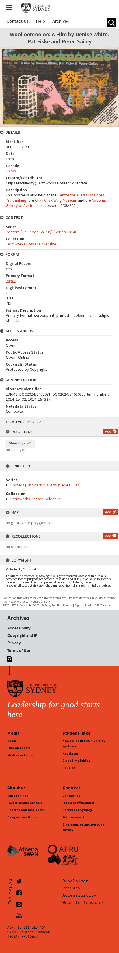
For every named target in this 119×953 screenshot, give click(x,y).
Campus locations (21, 817)
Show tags (17, 443)
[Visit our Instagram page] (8, 658)
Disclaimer (75, 881)
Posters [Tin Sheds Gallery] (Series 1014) (45, 485)
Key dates (70, 753)
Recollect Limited (62, 605)
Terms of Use (18, 650)
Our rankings (17, 795)
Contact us (71, 795)
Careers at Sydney (77, 810)
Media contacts (20, 755)
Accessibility (19, 628)
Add (108, 431)
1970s (11, 170)
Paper (11, 280)
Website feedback (83, 902)
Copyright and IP (22, 635)
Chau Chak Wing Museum (56, 200)
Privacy (14, 643)
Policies (68, 767)
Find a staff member (78, 803)
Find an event (73, 817)
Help (40, 21)
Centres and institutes (26, 810)
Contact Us (17, 21)
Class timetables (76, 760)
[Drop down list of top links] (11, 8)
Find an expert (19, 748)
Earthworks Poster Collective (35, 498)
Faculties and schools (24, 803)
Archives (60, 21)
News (11, 740)
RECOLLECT (9, 605)
